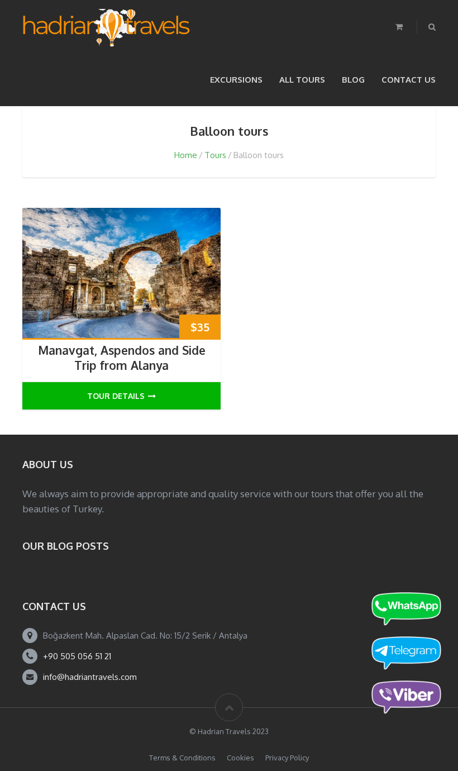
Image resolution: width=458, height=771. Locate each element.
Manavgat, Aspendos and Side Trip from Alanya (122, 357)
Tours (215, 155)
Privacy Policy (287, 757)
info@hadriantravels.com (90, 677)
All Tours (302, 79)
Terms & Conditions (182, 757)
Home (185, 155)
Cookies (240, 757)
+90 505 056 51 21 (77, 656)
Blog (353, 79)
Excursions (236, 79)
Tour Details (116, 396)
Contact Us (408, 79)
